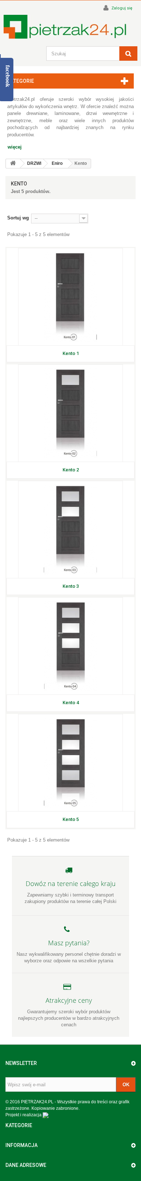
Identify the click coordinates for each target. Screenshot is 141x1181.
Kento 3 (71, 586)
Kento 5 (71, 819)
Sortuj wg (18, 218)
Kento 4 (71, 702)
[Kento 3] (70, 529)
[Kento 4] (70, 646)
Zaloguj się (121, 8)
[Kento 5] (70, 763)
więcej (15, 147)
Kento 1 (71, 353)
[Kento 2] (70, 413)
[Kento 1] (70, 297)
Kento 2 (71, 469)
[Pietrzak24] (70, 27)
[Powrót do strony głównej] (13, 163)
